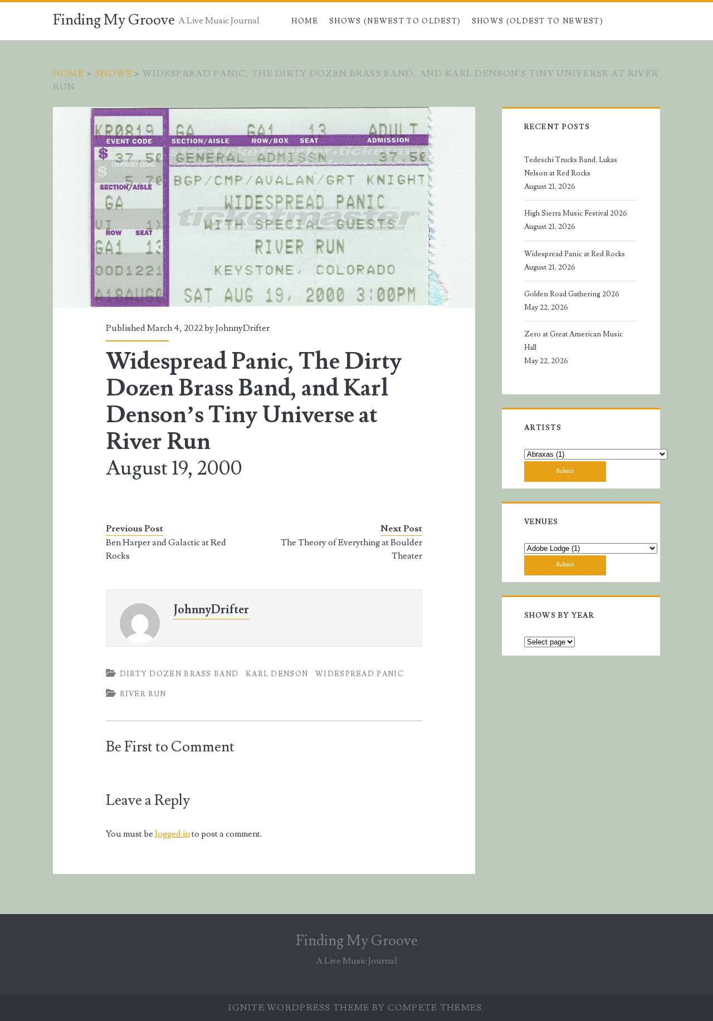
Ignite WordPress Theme (298, 1007)
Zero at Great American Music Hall (573, 341)
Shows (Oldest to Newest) (537, 21)
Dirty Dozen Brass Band (179, 674)
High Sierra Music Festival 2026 (575, 213)
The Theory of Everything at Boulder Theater (351, 549)
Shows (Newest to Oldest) (395, 21)
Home (304, 21)
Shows (113, 73)
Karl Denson (277, 674)
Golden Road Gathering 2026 (571, 294)
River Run (143, 694)
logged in (172, 833)
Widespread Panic (359, 674)
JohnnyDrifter (243, 328)
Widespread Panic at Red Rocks (574, 254)
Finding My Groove (114, 20)
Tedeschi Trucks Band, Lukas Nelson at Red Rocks (570, 166)
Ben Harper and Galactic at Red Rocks (166, 549)
